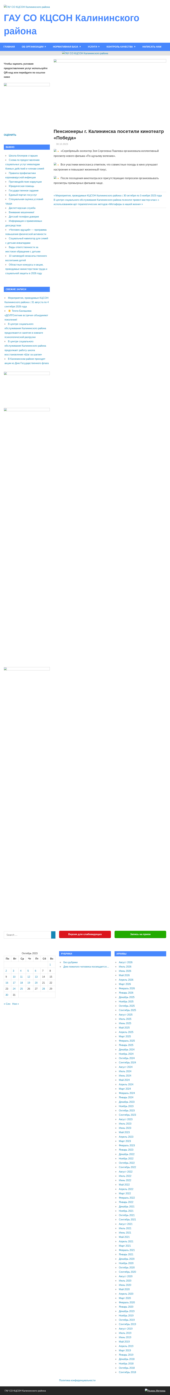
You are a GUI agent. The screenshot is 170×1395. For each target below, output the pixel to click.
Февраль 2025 (127, 1040)
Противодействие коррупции (25, 181)
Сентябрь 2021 (127, 1219)
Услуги (92, 46)
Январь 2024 (126, 1097)
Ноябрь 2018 (126, 1363)
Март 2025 (125, 1036)
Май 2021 (124, 1236)
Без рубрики (70, 962)
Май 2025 (124, 1027)
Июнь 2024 (125, 1075)
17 (14, 982)
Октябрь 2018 (127, 1367)
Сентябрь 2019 (127, 1324)
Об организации (32, 46)
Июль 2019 (125, 1333)
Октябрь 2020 (127, 1267)
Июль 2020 (125, 1280)
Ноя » (15, 1003)
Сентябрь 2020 (127, 1271)
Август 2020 (125, 1276)
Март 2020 (125, 1298)
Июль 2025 (125, 1019)
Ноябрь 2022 (126, 1158)
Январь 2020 (126, 1306)
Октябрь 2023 (127, 1110)
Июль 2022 (125, 1176)
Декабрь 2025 (126, 997)
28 (43, 988)
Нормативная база (65, 46)
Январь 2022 (126, 1202)
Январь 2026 (126, 992)
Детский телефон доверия (24, 216)
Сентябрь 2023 (127, 1114)
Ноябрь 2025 (126, 1001)
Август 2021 (125, 1224)
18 (21, 982)
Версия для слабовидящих (85, 934)
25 (21, 988)
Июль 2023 (125, 1123)
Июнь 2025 (125, 1023)
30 (6, 994)
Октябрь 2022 (127, 1162)
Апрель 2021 (126, 1241)
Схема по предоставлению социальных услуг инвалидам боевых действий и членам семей (24, 164)
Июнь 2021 (125, 1232)
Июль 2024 (125, 1071)
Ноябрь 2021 (126, 1210)
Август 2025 (125, 1014)
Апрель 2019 (126, 1346)
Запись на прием (140, 934)
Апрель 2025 (126, 1032)
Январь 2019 (126, 1354)
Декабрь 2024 (126, 1049)
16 (6, 982)
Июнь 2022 (125, 1180)
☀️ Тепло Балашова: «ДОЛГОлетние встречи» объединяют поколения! (26, 315)
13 (36, 976)
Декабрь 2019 (126, 1311)
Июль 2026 (125, 966)
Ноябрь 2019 (126, 1315)
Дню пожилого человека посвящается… (86, 966)
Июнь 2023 (125, 1128)
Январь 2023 (126, 1149)
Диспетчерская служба (22, 208)
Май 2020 (124, 1289)
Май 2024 (124, 1079)
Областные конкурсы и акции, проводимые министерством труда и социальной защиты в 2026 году (26, 269)
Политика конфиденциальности (77, 1380)
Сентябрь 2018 (127, 1372)
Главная (9, 46)
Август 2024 (125, 1067)
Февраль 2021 (127, 1250)
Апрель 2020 (126, 1293)
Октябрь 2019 (127, 1319)
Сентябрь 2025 (127, 1010)
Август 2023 (125, 1119)
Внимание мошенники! (21, 212)
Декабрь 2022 (126, 1154)
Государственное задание (24, 190)
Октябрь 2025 (127, 1005)
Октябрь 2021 (127, 1215)
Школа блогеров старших (23, 155)
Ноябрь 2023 (126, 1106)
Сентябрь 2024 (127, 1062)
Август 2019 (125, 1328)
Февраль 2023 (127, 1145)
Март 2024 (125, 1088)
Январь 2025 (126, 1045)
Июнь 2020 (125, 1285)
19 (28, 982)
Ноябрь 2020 (126, 1263)
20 (36, 982)
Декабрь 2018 (126, 1359)
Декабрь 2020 (126, 1258)
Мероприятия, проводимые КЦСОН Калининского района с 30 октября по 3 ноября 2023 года (108, 195)
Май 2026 (124, 975)
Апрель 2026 (126, 979)
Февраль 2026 (127, 988)
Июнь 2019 (125, 1337)
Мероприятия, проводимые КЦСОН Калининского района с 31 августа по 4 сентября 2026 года (26, 302)
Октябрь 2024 (127, 1058)
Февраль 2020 (127, 1302)
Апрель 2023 (126, 1136)
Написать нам (151, 46)
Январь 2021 (126, 1254)
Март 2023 (125, 1141)
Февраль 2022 (127, 1197)
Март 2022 (125, 1193)
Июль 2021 (125, 1228)
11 (21, 976)
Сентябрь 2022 (127, 1167)
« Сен (7, 1003)
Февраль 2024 (127, 1093)
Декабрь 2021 (126, 1206)
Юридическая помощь (21, 186)
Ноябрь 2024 (126, 1053)
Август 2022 (125, 1171)
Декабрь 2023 (126, 1101)
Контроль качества (120, 46)
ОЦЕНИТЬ (10, 134)
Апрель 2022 (126, 1189)
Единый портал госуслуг (23, 194)
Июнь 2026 (125, 970)
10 (14, 976)
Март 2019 (125, 1350)
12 (28, 976)
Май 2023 (124, 1132)
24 (14, 988)
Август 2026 (125, 962)
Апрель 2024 (126, 1084)
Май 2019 (124, 1341)
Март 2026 (125, 984)
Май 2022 (124, 1184)
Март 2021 (125, 1245)
